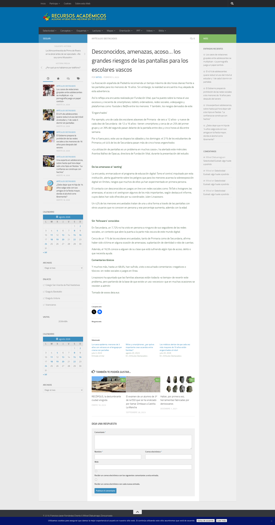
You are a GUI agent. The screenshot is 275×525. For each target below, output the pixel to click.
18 (51, 239)
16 (80, 235)
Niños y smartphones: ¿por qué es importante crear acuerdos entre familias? (140, 347)
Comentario (100, 432)
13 (63, 235)
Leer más (221, 520)
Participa (54, 3)
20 (63, 239)
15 (74, 235)
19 (57, 239)
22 (74, 239)
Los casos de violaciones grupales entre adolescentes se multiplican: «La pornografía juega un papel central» (69, 95)
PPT (138, 30)
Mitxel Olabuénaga (91, 515)
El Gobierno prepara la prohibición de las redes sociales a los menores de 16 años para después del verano (69, 141)
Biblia (161, 30)
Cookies (67, 3)
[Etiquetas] (78, 79)
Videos (149, 30)
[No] (271, 521)
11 (51, 235)
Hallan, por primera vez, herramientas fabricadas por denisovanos (174, 400)
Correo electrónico (153, 452)
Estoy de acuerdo (206, 520)
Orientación (124, 30)
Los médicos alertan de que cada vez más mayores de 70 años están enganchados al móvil (175, 347)
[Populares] (58, 79)
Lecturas (97, 30)
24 (46, 244)
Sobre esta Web (82, 3)
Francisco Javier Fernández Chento (65, 515)
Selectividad (48, 30)
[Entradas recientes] (48, 79)
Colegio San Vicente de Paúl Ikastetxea (63, 285)
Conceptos (65, 30)
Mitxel (99, 77)
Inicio (43, 3)
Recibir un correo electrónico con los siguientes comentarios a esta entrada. (127, 475)
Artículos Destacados (104, 38)
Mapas (110, 30)
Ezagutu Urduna (53, 298)
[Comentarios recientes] (68, 79)
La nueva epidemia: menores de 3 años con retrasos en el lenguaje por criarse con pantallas (107, 347)
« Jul (45, 252)
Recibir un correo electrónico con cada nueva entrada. (117, 484)
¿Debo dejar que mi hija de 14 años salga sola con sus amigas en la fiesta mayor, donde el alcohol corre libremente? (69, 190)
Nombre (99, 452)
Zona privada (106, 515)
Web (97, 462)
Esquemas (81, 30)
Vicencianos (51, 305)
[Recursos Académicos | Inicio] (75, 17)
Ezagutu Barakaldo (54, 291)
